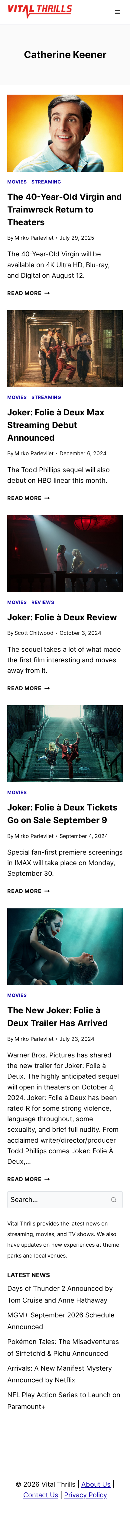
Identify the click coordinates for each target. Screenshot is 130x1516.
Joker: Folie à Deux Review (62, 617)
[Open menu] (117, 12)
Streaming (46, 182)
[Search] (114, 1199)
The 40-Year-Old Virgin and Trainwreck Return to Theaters (64, 209)
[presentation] (65, 133)
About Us (96, 1484)
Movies (17, 182)
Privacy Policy (85, 1495)
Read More (28, 293)
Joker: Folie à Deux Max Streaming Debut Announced (55, 425)
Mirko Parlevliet (34, 238)
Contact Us (40, 1495)
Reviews (42, 602)
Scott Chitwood (34, 633)
